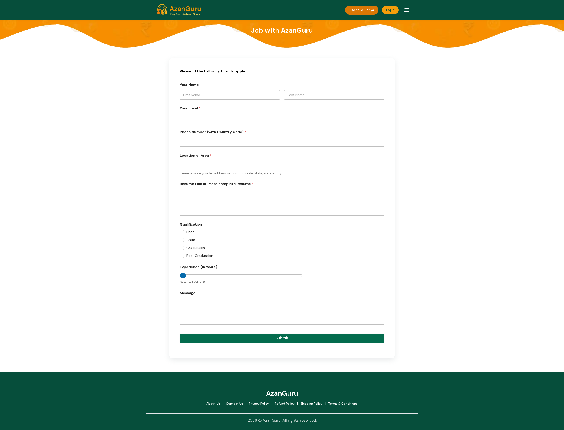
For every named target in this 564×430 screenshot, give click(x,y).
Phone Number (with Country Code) (213, 132)
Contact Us (234, 404)
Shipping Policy (311, 404)
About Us (213, 404)
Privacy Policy (259, 404)
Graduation (195, 248)
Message (187, 293)
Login (390, 10)
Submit (282, 337)
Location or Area (196, 155)
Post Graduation (199, 256)
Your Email (190, 108)
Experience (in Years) (198, 267)
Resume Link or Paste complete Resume (217, 184)
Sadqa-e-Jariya (361, 10)
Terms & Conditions (343, 404)
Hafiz (190, 232)
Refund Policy (285, 404)
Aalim (190, 240)
